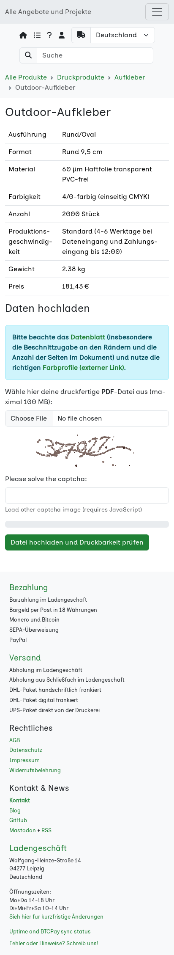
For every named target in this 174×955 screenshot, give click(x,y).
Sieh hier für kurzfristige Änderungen (56, 917)
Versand (25, 658)
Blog (15, 810)
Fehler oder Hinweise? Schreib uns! (53, 943)
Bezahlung (28, 587)
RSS (46, 830)
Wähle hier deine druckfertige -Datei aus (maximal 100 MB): (85, 397)
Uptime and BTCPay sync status (50, 931)
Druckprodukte (80, 77)
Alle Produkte (26, 77)
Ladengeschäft (38, 848)
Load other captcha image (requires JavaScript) (73, 509)
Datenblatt (88, 337)
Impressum (24, 760)
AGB (14, 740)
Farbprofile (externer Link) (83, 367)
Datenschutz (25, 750)
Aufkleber (129, 77)
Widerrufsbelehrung (35, 770)
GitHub (18, 820)
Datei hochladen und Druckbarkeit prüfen (77, 542)
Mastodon (22, 830)
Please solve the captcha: (46, 479)
